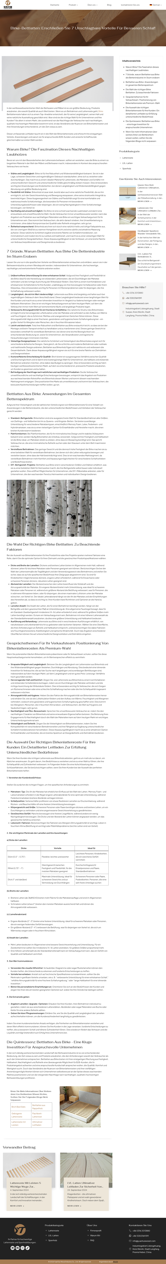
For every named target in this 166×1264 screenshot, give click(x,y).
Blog (109, 5)
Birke (100, 111)
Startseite (54, 5)
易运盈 (115, 1262)
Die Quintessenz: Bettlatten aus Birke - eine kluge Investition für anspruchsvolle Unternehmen (143, 124)
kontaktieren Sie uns (130, 5)
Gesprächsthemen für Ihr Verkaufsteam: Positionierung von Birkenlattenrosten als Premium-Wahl (143, 100)
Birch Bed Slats (18, 1106)
